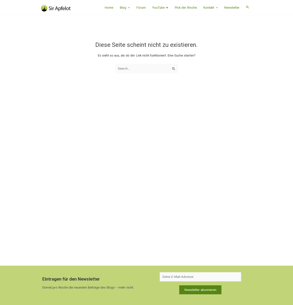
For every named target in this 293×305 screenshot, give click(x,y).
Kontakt (208, 8)
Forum (141, 8)
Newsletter (232, 8)
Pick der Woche (186, 8)
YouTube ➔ (160, 8)
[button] (128, 7)
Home (109, 8)
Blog (123, 8)
